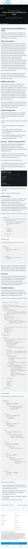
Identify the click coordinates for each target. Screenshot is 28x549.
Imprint (16, 525)
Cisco (2, 518)
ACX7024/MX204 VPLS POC (7, 505)
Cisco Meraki (3, 520)
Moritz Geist (20, 17)
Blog (2, 525)
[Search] (26, 2)
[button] (2, 2)
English (21, 2)
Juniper (2, 522)
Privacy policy (18, 527)
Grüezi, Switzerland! (22, 505)
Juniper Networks (16, 10)
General (10, 10)
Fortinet (2, 524)
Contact (16, 520)
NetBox (13, 84)
